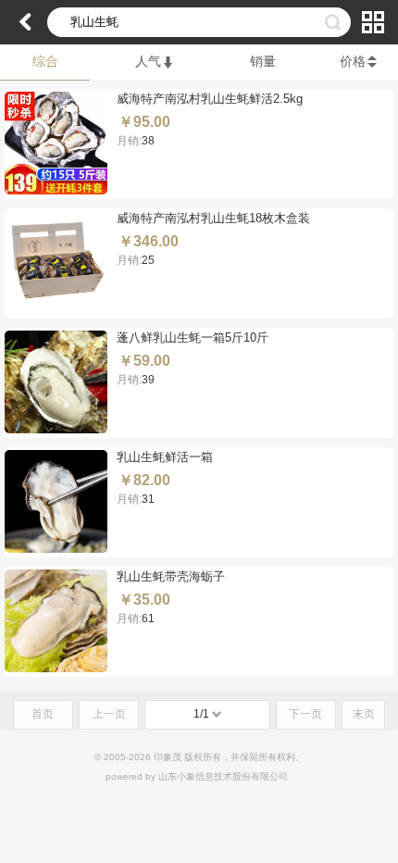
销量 (263, 61)
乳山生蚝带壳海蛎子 (171, 576)
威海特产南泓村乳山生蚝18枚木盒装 (213, 218)
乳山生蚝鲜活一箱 (165, 457)
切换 (373, 22)
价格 (353, 61)
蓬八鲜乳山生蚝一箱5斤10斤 (192, 337)
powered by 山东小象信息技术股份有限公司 (197, 776)
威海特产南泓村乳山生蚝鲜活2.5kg (210, 99)
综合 (45, 61)
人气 (148, 61)
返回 (25, 22)
